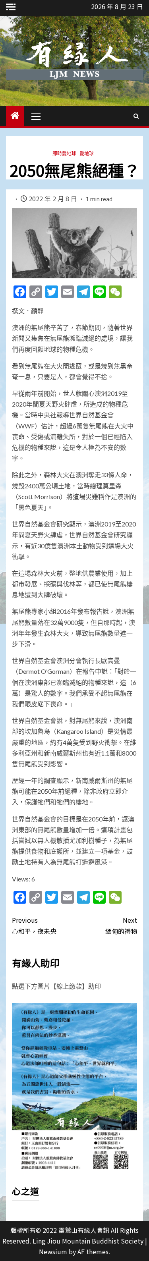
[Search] (136, 115)
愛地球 (86, 153)
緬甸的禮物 (121, 925)
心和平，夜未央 (34, 925)
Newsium (53, 1251)
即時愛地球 (64, 153)
